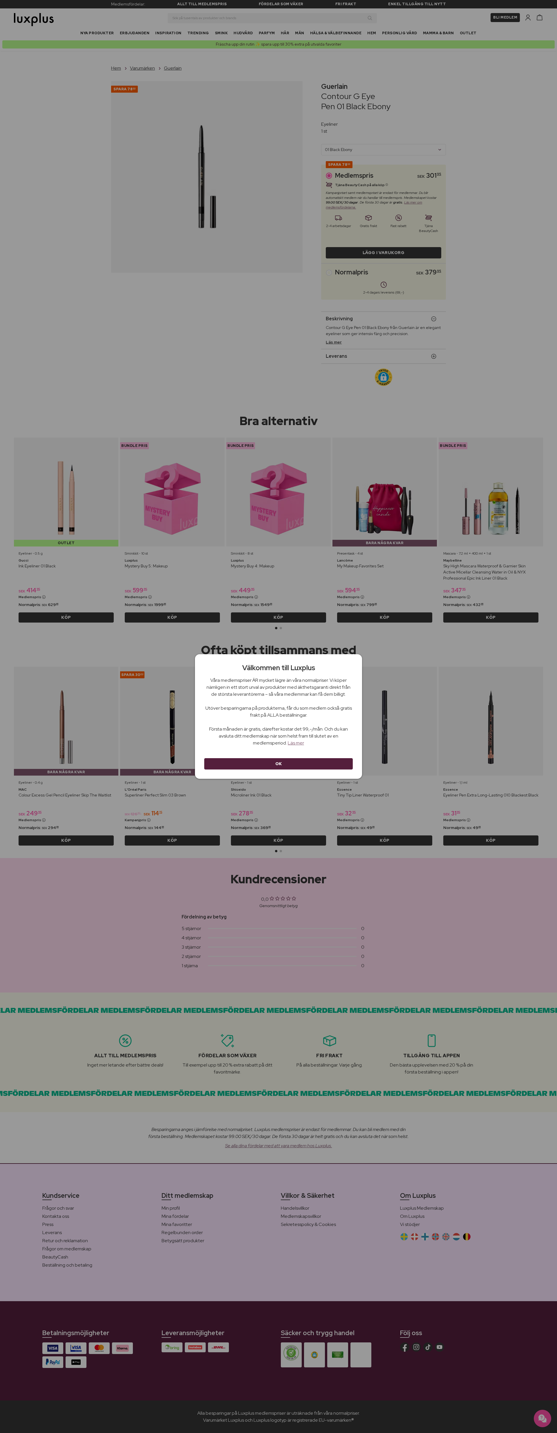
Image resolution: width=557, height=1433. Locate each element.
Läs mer (296, 743)
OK (278, 763)
